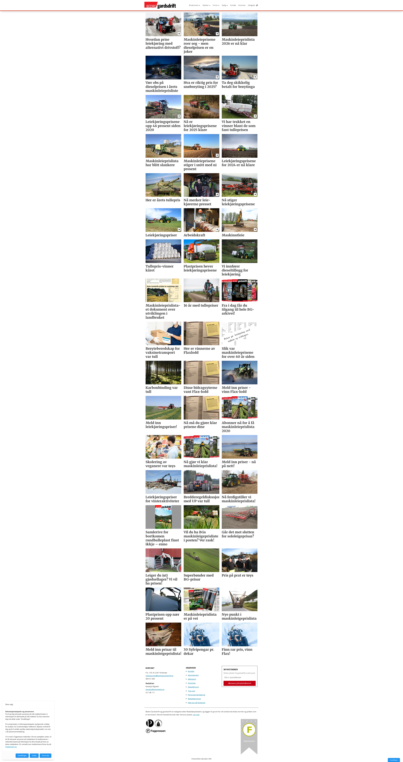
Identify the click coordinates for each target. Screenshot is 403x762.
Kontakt (233, 5)
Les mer (196, 714)
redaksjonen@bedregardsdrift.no (159, 676)
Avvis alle (45, 755)
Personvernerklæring (196, 695)
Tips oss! (191, 691)
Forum (215, 5)
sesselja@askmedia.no (155, 689)
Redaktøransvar (194, 698)
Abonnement (193, 675)
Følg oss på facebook (196, 702)
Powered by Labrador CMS (201, 759)
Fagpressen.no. (11, 747)
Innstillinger (394, 760)
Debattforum (193, 687)
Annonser (242, 5)
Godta (34, 755)
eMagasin (251, 5)
